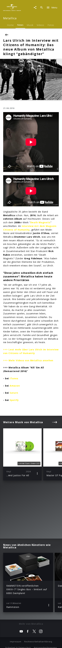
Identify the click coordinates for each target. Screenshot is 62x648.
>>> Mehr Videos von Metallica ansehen (28, 360)
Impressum (15, 641)
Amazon (15, 385)
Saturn (14, 392)
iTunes (14, 378)
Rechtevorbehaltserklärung (38, 641)
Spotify (14, 400)
